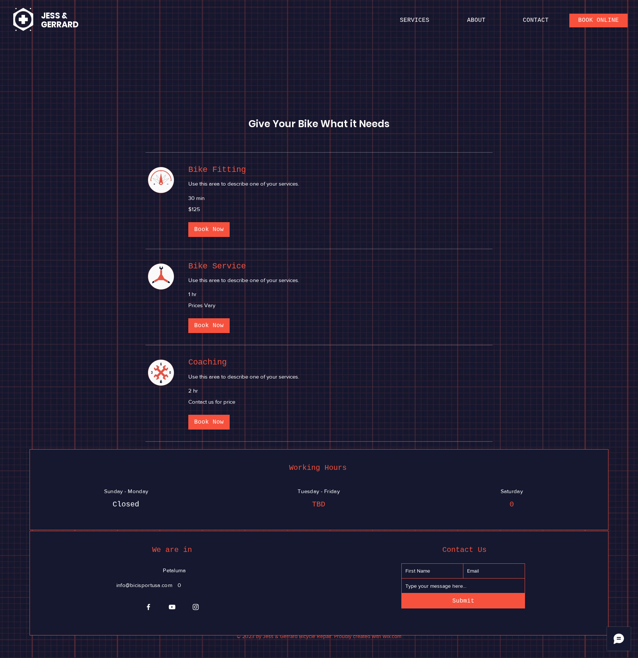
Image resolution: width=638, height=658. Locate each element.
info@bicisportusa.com (144, 585)
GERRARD (60, 24)
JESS (50, 15)
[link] (340, 169)
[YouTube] (172, 607)
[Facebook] (148, 607)
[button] (209, 229)
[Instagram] (196, 607)
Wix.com (392, 636)
